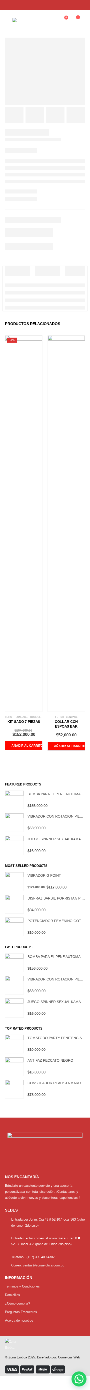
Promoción (36, 717)
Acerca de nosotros (19, 1320)
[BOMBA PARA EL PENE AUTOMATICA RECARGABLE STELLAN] (14, 799)
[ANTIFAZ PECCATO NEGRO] (14, 1066)
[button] (79, 1378)
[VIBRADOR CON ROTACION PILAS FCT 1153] (14, 822)
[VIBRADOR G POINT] (14, 881)
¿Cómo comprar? (17, 1303)
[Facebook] (72, 5)
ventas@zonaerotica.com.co (43, 1265)
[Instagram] (81, 5)
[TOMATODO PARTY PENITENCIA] (14, 1044)
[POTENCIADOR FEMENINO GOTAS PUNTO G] (14, 926)
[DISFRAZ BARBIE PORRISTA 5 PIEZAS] (14, 904)
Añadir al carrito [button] (27, 745)
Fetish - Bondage (16, 717)
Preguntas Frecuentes (21, 1312)
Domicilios (12, 1295)
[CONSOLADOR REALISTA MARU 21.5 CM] (14, 1089)
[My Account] (50, 20)
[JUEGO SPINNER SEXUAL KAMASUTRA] (14, 845)
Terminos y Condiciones (22, 1286)
